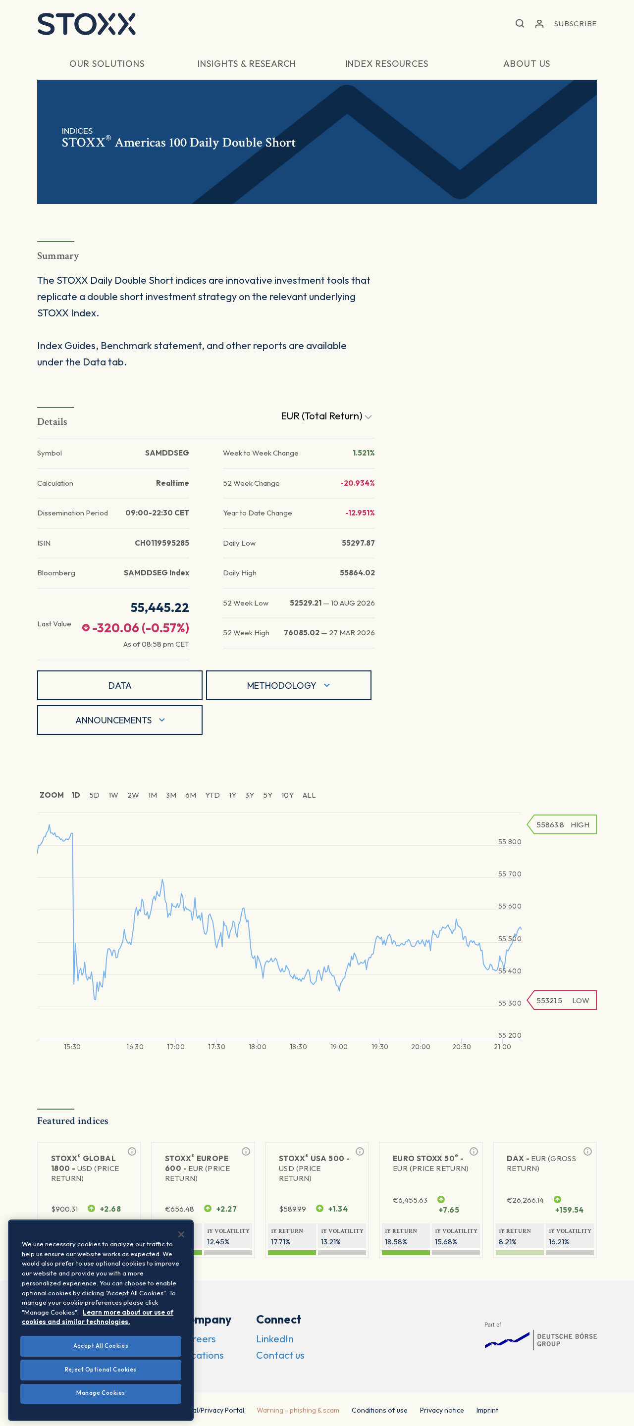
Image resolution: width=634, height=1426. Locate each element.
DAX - (541, 1163)
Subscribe (575, 23)
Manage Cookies (100, 1392)
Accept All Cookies (100, 1345)
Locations (202, 1355)
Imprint (487, 1410)
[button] (520, 24)
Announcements (113, 720)
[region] (101, 1320)
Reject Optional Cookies (101, 1369)
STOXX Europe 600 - (197, 1168)
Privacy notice (442, 1410)
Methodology (282, 685)
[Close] (181, 1234)
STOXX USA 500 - (314, 1168)
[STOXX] (86, 23)
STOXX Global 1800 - (85, 1168)
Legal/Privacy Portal (212, 1410)
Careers (198, 1338)
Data (120, 685)
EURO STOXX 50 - (431, 1163)
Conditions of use (380, 1410)
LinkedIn (275, 1338)
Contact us (280, 1355)
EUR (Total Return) (323, 415)
